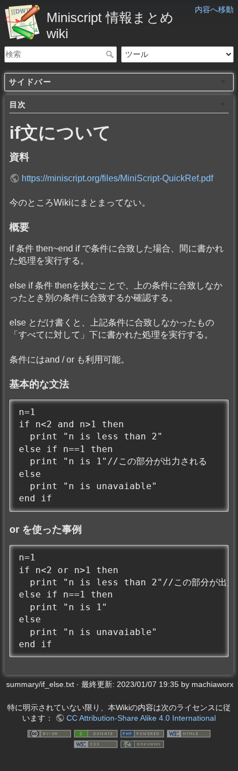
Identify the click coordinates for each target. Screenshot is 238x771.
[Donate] (96, 732)
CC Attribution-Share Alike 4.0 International (141, 718)
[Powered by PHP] (142, 732)
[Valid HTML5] (189, 732)
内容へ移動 (214, 9)
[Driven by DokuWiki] (142, 743)
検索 (111, 54)
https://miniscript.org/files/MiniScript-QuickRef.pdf (117, 178)
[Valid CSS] (96, 743)
